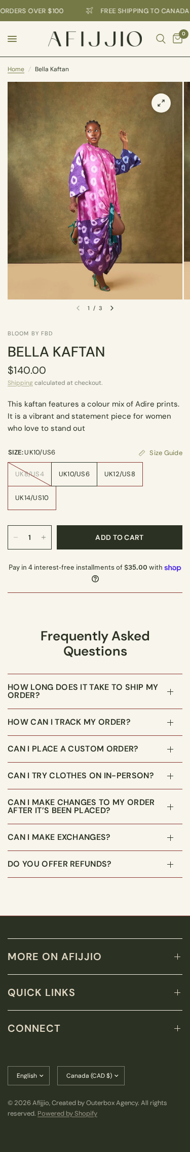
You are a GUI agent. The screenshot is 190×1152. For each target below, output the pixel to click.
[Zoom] (161, 103)
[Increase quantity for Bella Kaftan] (43, 537)
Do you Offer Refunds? (60, 864)
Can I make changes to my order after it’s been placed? (81, 806)
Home (16, 69)
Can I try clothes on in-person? (81, 775)
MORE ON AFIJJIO (55, 956)
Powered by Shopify (67, 1113)
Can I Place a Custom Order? (73, 748)
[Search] (161, 39)
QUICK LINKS (41, 992)
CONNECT (34, 1028)
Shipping (20, 383)
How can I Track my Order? (69, 722)
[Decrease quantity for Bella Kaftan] (15, 537)
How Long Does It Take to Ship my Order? (83, 691)
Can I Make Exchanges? (59, 837)
